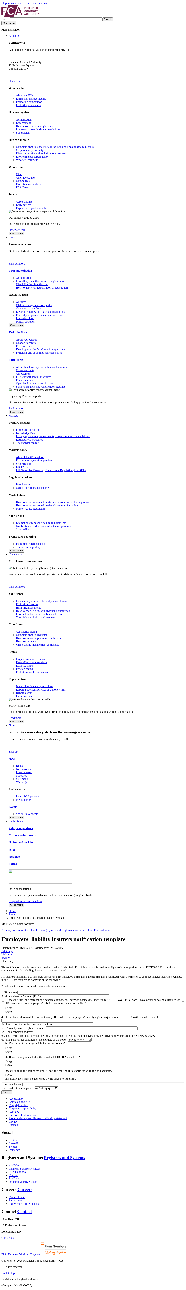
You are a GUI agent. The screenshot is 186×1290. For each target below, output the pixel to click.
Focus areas (16, 359)
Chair (19, 174)
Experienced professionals (31, 208)
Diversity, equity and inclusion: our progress (41, 153)
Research (14, 856)
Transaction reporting (28, 547)
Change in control (26, 342)
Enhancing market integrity (31, 98)
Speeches (21, 775)
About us (14, 35)
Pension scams (24, 668)
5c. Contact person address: (17, 1031)
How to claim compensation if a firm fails (39, 638)
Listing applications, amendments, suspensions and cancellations (53, 436)
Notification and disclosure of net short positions (43, 526)
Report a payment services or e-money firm (40, 689)
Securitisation (23, 463)
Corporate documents (22, 835)
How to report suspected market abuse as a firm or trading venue (53, 502)
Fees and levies (24, 346)
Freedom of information (22, 1115)
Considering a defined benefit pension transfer (42, 601)
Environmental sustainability (32, 156)
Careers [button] (24, 1189)
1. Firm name (9, 992)
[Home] (20, 15)
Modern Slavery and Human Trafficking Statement (38, 1118)
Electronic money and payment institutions (40, 311)
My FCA (14, 1165)
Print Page (7, 951)
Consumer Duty (25, 370)
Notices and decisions (22, 842)
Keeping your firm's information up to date (40, 349)
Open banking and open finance (34, 383)
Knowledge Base (26, 433)
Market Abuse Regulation (30, 508)
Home (12, 911)
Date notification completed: (17, 1088)
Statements (22, 778)
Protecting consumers (28, 105)
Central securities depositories (33, 487)
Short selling (23, 529)
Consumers (15, 554)
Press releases (24, 772)
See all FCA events (27, 813)
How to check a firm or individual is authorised (43, 610)
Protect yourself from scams (32, 672)
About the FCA (25, 95)
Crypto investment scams (30, 659)
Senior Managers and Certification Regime (40, 386)
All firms (21, 301)
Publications (16, 821)
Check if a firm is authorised (32, 284)
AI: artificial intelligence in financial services (41, 367)
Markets (13, 415)
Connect (13, 1175)
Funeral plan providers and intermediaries (39, 315)
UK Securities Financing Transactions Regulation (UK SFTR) (51, 470)
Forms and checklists (28, 429)
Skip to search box (36, 3)
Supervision (23, 132)
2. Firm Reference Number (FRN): (21, 996)
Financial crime (25, 380)
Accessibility (16, 1098)
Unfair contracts (25, 696)
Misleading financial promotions (34, 686)
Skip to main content (13, 3)
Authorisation (24, 119)
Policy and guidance (21, 828)
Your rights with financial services (35, 617)
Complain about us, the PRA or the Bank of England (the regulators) (55, 146)
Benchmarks (23, 484)
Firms (12, 237)
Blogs (19, 765)
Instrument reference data (30, 543)
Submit (6, 1092)
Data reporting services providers (35, 460)
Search (5, 19)
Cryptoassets (23, 373)
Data (12, 849)
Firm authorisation (20, 270)
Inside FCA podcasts (28, 796)
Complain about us (19, 1101)
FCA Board (22, 187)
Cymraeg (14, 1111)
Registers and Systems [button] (64, 1157)
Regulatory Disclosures (29, 439)
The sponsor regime (27, 442)
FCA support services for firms (33, 376)
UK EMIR (22, 467)
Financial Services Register (24, 1168)
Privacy (13, 1121)
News (12, 725)
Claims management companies (34, 305)
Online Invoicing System (23, 1181)
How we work (17, 229)
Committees (23, 180)
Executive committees (28, 184)
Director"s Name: (11, 1084)
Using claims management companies (37, 644)
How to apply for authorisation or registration (42, 287)
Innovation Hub (25, 318)
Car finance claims (26, 631)
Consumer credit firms (28, 308)
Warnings (21, 782)
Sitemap (13, 1124)
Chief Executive (25, 177)
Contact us (15, 81)
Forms (13, 863)
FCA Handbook (18, 1171)
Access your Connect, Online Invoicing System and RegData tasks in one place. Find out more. (56, 930)
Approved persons (26, 339)
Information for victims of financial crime (39, 614)
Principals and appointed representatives (39, 352)
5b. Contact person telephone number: (23, 1028)
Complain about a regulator (31, 634)
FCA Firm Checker (27, 604)
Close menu (16, 233)
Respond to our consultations (25, 901)
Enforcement (23, 122)
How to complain (26, 641)
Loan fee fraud (24, 665)
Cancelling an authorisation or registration (40, 281)
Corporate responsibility (29, 150)
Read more (15, 717)
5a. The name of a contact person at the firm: (26, 1024)
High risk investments (28, 607)
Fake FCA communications (31, 662)
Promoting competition (29, 101)
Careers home (24, 201)
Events (13, 806)
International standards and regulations (38, 129)
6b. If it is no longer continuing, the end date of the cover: (34, 1039)
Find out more (17, 263)
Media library (23, 799)
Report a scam (24, 692)
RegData (14, 1178)
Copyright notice (18, 1105)
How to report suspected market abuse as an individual (47, 505)
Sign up (13, 751)
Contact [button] (24, 1211)
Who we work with (27, 159)
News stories (23, 769)
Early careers (23, 204)
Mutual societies (25, 321)
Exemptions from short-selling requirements (41, 522)
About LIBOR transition (30, 457)
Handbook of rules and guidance (34, 126)
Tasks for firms (18, 332)
